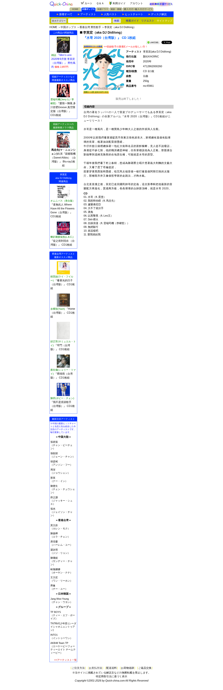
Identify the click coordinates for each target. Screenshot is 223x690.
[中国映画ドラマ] (102, 10)
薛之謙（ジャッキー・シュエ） (61, 500)
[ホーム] (75, 10)
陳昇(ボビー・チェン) (62, 398)
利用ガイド (119, 3)
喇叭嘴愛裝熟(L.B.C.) (61, 236)
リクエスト (147, 20)
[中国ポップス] (88, 10)
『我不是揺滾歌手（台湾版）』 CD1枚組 (62, 406)
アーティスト (88, 14)
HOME (53, 27)
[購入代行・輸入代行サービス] (138, 10)
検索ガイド (132, 20)
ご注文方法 (78, 668)
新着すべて (65, 14)
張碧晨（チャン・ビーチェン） (61, 445)
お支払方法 (95, 668)
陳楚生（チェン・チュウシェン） (62, 489)
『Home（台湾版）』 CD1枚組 (62, 312)
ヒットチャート (134, 14)
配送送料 (111, 668)
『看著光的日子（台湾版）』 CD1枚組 (62, 284)
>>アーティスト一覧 (65, 660)
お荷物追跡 (127, 668)
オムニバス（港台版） (62, 200)
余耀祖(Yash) (57, 308)
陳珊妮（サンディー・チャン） (61, 561)
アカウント (136, 3)
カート (88, 3)
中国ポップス (68, 27)
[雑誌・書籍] (116, 10)
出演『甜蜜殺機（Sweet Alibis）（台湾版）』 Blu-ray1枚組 (63, 157)
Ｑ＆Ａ (100, 3)
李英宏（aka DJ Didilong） (120, 27)
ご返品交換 (144, 668)
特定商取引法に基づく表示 (111, 676)
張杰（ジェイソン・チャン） (61, 512)
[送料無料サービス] (161, 5)
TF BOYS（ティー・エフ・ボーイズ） (62, 615)
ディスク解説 (159, 14)
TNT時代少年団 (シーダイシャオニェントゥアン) (63, 626)
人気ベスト (110, 14)
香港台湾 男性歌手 (90, 27)
